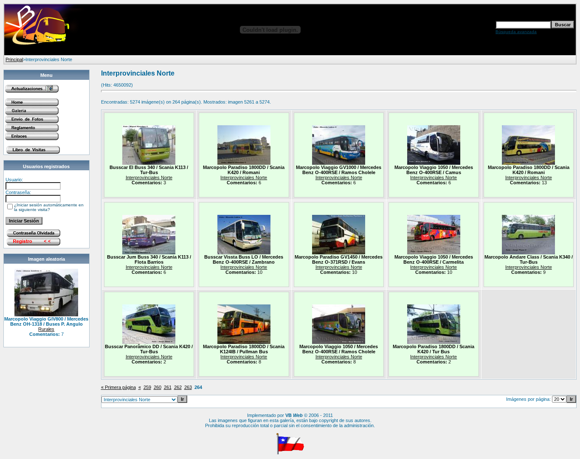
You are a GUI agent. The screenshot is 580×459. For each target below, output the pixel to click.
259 (147, 387)
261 (168, 387)
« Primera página (118, 387)
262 (178, 387)
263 (188, 387)
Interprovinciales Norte (149, 177)
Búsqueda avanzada (516, 31)
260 (157, 387)
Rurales (46, 329)
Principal (14, 59)
